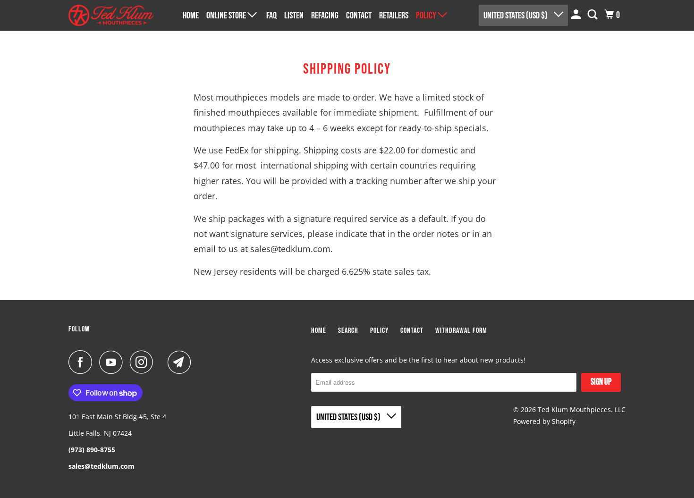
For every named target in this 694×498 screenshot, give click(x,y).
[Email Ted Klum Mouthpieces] (182, 362)
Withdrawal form (461, 330)
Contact (359, 15)
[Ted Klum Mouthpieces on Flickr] (163, 362)
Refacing (325, 15)
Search (348, 330)
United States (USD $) (516, 15)
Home (191, 15)
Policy (427, 15)
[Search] (593, 15)
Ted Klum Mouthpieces (574, 409)
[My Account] (576, 15)
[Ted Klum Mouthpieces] (110, 15)
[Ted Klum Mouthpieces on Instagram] (144, 362)
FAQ (271, 15)
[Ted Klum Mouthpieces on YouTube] (113, 362)
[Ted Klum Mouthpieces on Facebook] (82, 362)
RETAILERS (393, 15)
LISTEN (294, 15)
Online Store (226, 15)
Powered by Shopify (544, 421)
